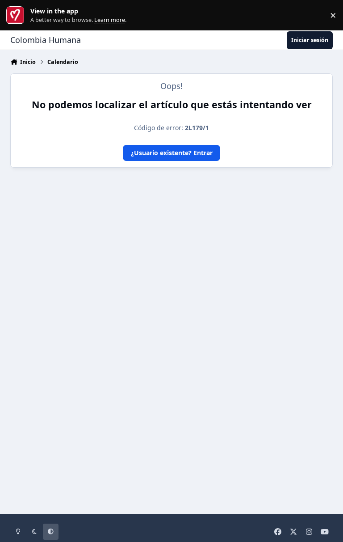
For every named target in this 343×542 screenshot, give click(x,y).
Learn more (17, 15)
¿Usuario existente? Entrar (172, 152)
